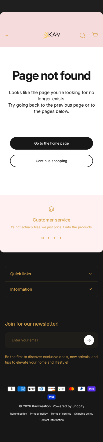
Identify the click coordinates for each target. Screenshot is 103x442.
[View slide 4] (61, 238)
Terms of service (61, 413)
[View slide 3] (55, 238)
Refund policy (18, 413)
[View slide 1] (43, 238)
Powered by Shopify (68, 406)
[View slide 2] (49, 238)
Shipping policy (83, 413)
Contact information (52, 420)
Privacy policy (39, 413)
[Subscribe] (89, 340)
